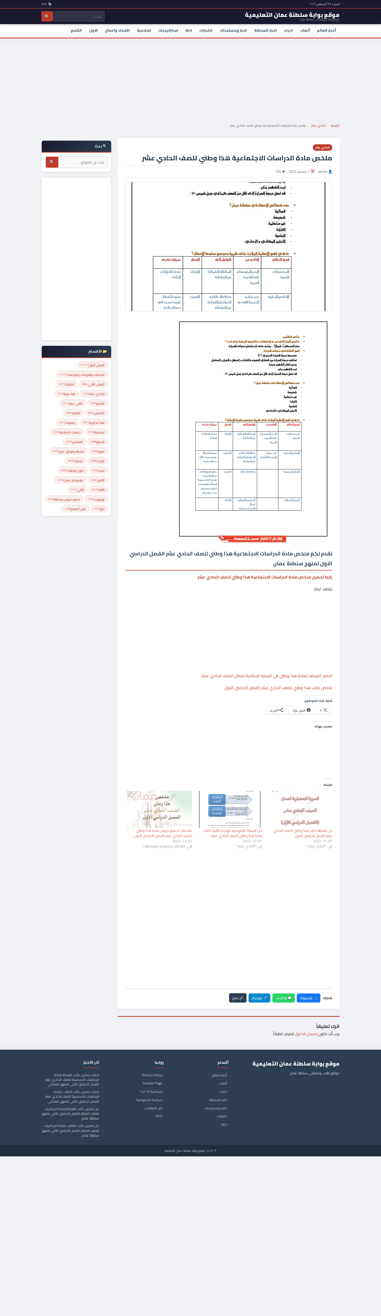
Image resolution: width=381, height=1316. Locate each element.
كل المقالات (153, 1108)
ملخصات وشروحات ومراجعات (82, 375)
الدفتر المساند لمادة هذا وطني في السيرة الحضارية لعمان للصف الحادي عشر (267, 676)
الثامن (97, 480)
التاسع (76, 30)
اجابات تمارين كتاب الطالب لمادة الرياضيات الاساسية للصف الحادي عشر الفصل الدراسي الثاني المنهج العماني (72, 1096)
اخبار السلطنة (265, 30)
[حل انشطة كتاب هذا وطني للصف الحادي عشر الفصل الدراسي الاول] (299, 809)
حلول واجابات (72, 471)
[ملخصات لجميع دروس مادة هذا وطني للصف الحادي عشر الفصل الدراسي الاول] (159, 809)
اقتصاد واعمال (117, 30)
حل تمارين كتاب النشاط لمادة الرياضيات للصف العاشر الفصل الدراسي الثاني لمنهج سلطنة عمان (70, 1113)
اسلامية (144, 30)
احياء (288, 30)
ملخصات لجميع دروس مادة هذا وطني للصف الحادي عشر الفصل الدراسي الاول (163, 833)
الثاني (77, 490)
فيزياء (97, 461)
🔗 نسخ (237, 998)
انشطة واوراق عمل (68, 451)
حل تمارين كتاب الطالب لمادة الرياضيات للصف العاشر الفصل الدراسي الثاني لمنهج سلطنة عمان (70, 1130)
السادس (74, 442)
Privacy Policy (152, 1075)
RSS (159, 1116)
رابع (99, 509)
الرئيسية (335, 125)
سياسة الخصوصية (149, 1100)
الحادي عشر (318, 125)
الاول (93, 30)
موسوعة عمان (70, 480)
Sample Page (152, 1083)
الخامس (96, 413)
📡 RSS (46, 4)
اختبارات (206, 30)
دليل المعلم (75, 509)
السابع (97, 442)
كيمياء (75, 461)
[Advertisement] (190, 82)
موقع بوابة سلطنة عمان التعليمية (185, 1151)
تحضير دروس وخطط (64, 499)
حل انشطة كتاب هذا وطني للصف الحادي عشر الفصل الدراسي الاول (302, 833)
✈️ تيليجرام (259, 998)
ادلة (188, 30)
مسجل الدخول (306, 1034)
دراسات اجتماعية (67, 432)
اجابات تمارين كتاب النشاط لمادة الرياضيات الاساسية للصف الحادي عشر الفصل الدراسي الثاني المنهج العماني (72, 1079)
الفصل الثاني (93, 384)
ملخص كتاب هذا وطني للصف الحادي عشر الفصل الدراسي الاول (278, 687)
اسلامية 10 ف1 (151, 1091)
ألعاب (305, 30)
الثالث (98, 490)
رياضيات (67, 423)
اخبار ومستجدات (233, 30)
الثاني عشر (73, 403)
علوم (98, 451)
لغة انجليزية (93, 423)
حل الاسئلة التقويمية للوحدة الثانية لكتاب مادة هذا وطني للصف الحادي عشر (232, 833)
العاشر (73, 413)
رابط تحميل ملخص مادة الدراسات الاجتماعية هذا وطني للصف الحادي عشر (264, 577)
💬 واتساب (284, 998)
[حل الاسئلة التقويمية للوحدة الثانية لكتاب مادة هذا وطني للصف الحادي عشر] (229, 809)
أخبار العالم (326, 30)
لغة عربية (66, 394)
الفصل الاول (92, 365)
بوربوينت (96, 499)
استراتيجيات (168, 30)
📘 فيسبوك (308, 998)
